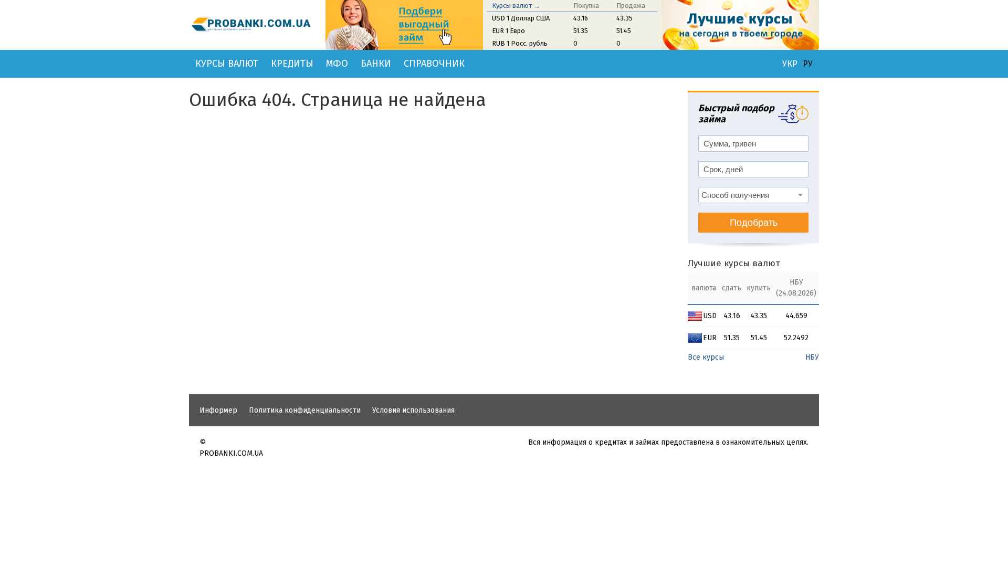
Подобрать (754, 222)
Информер (218, 410)
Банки (376, 63)
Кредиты (292, 63)
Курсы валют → (516, 5)
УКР (789, 64)
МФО (337, 63)
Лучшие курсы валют (734, 263)
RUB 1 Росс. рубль (520, 43)
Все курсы (706, 357)
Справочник (434, 63)
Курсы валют (226, 63)
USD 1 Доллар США (521, 18)
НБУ (812, 357)
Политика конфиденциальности (305, 410)
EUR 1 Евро (508, 31)
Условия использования (413, 410)
